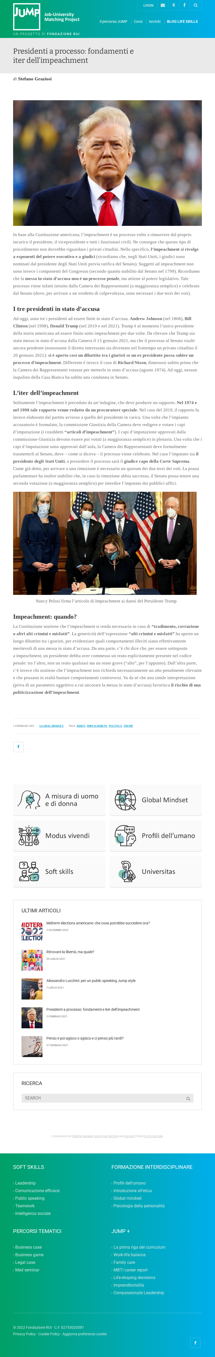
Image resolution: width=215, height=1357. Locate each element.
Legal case (25, 1262)
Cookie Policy (49, 1334)
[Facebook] (184, 5)
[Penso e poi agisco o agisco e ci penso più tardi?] (32, 1046)
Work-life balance (130, 1254)
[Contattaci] (162, 5)
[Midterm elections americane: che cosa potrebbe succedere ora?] (32, 931)
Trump (128, 725)
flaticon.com (153, 1136)
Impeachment (97, 725)
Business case (28, 1247)
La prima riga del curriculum (139, 1247)
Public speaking (30, 1198)
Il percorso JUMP (113, 21)
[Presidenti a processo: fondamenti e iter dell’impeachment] (32, 1017)
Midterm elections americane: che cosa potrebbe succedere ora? (98, 923)
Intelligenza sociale (33, 1213)
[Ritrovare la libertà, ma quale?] (32, 960)
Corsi (138, 21)
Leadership (25, 1183)
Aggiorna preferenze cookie (84, 1334)
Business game (29, 1254)
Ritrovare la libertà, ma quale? (70, 952)
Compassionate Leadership (139, 1293)
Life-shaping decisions (134, 1277)
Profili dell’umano (130, 1183)
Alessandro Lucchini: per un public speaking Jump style (91, 981)
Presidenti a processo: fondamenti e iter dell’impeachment (93, 1009)
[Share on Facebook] (18, 747)
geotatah (101, 1136)
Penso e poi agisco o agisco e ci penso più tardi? (85, 1038)
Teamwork (25, 1206)
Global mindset (128, 1198)
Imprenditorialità (129, 1285)
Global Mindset (51, 725)
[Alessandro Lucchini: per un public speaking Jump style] (32, 989)
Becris (113, 1136)
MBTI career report (131, 1269)
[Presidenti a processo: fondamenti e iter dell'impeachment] (52, 19)
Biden (81, 725)
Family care (124, 1262)
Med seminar (27, 1269)
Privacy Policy (24, 1334)
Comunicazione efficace (37, 1190)
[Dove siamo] (173, 5)
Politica (115, 725)
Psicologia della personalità (139, 1206)
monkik (88, 1136)
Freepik (77, 1136)
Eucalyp (129, 1136)
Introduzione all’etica (133, 1190)
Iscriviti (154, 21)
